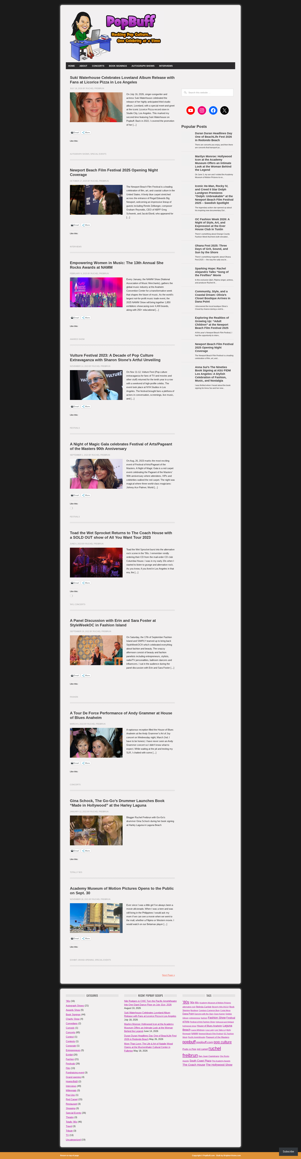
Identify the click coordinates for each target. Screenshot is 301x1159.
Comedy (70, 1027)
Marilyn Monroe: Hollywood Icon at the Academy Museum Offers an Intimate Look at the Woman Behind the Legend (149, 1027)
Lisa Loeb (209, 1030)
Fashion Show (217, 1017)
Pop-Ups (70, 1095)
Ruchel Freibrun (95, 88)
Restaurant (71, 1104)
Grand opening (86, 960)
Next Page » (168, 975)
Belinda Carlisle (203, 1006)
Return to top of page (69, 1155)
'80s (185, 1002)
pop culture (223, 1042)
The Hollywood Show (219, 1064)
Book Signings (118, 66)
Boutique (194, 1010)
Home (71, 66)
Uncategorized (73, 1139)
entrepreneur (194, 1018)
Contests (70, 1041)
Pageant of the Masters (217, 1037)
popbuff (189, 1042)
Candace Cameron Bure (209, 1010)
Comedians (72, 1023)
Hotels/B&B (72, 1081)
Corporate (71, 1045)
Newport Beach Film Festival (211, 1034)
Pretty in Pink (189, 1049)
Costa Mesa (225, 1010)
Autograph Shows (143, 66)
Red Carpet (72, 1099)
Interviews (166, 66)
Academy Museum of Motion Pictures (215, 1003)
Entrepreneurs (73, 1050)
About (83, 66)
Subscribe (288, 1151)
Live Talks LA (220, 1030)
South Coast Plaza (200, 1060)
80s (197, 1002)
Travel (69, 1126)
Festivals (75, 428)
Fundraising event (75, 1072)
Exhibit (73, 960)
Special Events (98, 154)
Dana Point (188, 1013)
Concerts (98, 66)
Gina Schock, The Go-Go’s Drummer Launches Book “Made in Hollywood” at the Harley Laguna (117, 803)
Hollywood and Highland (225, 1022)
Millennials (71, 1090)
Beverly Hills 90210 (220, 1007)
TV (67, 1135)
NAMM (194, 1033)
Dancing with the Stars (204, 1014)
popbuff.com (204, 1042)
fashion (204, 1018)
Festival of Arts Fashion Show (202, 1022)
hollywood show (189, 1026)
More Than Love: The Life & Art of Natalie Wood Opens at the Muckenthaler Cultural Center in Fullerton (148, 1047)
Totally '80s (76, 872)
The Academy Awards (221, 1061)
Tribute (69, 1130)
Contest (70, 1036)
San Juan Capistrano (208, 1056)
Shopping (70, 1108)
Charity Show (73, 1019)
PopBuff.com (209, 1155)
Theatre (70, 1117)
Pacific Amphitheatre (196, 1037)
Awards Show (77, 339)
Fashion (74, 697)
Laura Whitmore (198, 1030)
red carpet (202, 1049)
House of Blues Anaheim (209, 1025)
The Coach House (193, 1064)
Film (68, 1068)
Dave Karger (219, 1014)
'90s (72, 604)
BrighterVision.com (232, 1155)
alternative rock (188, 1007)
